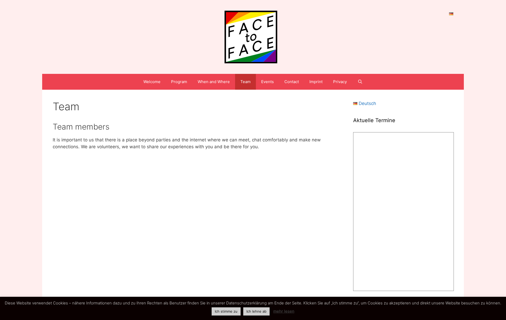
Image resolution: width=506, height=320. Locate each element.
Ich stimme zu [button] (226, 311)
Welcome (151, 81)
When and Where (214, 81)
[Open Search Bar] (360, 82)
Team (245, 81)
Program (179, 81)
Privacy (340, 81)
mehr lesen (283, 311)
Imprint (316, 81)
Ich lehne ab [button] (256, 311)
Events (267, 81)
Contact (291, 81)
